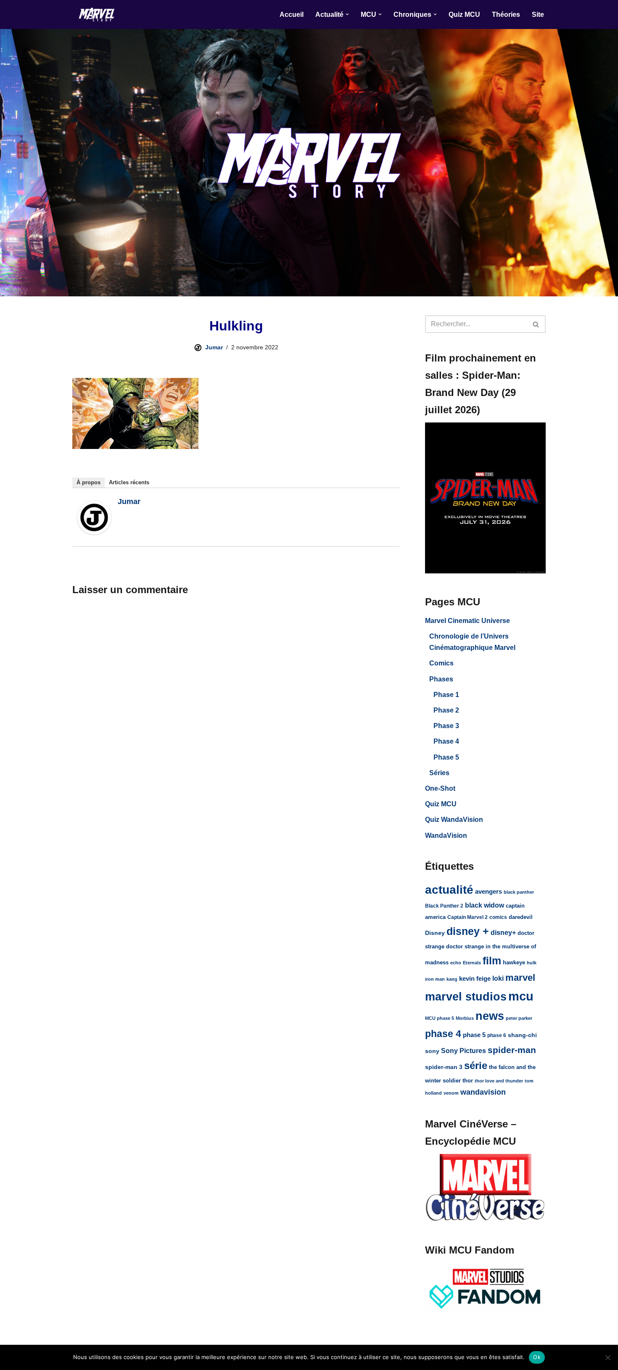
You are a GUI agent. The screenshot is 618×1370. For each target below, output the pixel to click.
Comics (441, 663)
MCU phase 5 (439, 1018)
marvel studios (466, 996)
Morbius (465, 1018)
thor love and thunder (499, 1080)
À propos (88, 482)
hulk (531, 962)
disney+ (503, 932)
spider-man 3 (443, 1067)
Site (538, 14)
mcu (520, 996)
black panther (519, 892)
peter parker (519, 1018)
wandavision (483, 1092)
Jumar (214, 347)
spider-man (512, 1050)
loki (498, 978)
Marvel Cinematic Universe (467, 620)
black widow (484, 905)
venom (451, 1092)
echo (455, 962)
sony (432, 1051)
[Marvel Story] (97, 14)
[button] (347, 14)
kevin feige (475, 978)
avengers (488, 891)
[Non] (607, 1357)
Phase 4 (446, 741)
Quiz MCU (464, 14)
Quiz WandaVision (454, 819)
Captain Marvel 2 (467, 917)
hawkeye (514, 962)
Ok (537, 1357)
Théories (506, 14)
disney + (467, 931)
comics (498, 917)
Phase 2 (446, 710)
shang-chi (522, 1035)
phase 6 (496, 1035)
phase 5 (474, 1035)
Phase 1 (446, 694)
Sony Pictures (463, 1050)
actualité (449, 889)
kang (451, 979)
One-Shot (440, 788)
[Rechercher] (536, 324)
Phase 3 (446, 725)
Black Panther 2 (444, 906)
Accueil (292, 14)
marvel (520, 977)
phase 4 (443, 1033)
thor (467, 1080)
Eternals (472, 962)
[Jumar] (94, 532)
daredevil (521, 917)
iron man (435, 979)
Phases (441, 679)
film (492, 960)
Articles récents (129, 482)
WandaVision (446, 835)
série (475, 1065)
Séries (439, 772)
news (489, 1016)
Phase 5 (446, 757)
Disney (435, 933)
